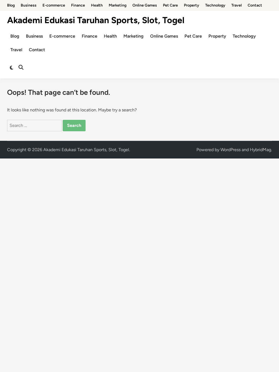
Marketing (117, 5)
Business (29, 5)
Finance (78, 5)
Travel (236, 5)
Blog (11, 5)
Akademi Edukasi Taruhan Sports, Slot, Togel (95, 20)
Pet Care (170, 5)
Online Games (144, 5)
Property (191, 5)
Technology (215, 5)
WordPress (230, 149)
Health (97, 5)
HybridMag (260, 149)
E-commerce (54, 5)
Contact (255, 5)
